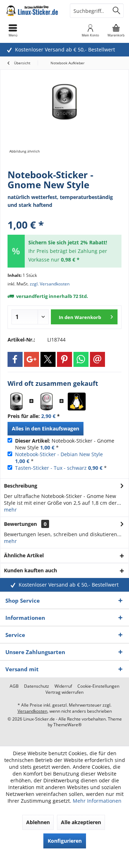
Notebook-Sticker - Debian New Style (59, 454)
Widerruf (63, 686)
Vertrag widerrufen (64, 692)
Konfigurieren (65, 840)
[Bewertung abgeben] (64, 215)
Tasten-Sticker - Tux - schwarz (51, 467)
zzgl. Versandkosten (50, 284)
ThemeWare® (67, 725)
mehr (10, 509)
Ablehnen (38, 822)
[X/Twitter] (48, 359)
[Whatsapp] (81, 359)
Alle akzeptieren (81, 822)
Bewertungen (20, 523)
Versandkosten (32, 711)
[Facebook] (15, 359)
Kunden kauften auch (30, 570)
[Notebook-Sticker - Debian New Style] (47, 401)
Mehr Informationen (97, 800)
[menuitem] (116, 30)
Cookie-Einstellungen (98, 686)
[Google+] (31, 359)
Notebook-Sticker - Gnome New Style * (64, 444)
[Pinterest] (64, 359)
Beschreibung (20, 485)
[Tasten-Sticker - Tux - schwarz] (77, 401)
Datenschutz (36, 686)
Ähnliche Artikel (24, 555)
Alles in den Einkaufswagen (45, 428)
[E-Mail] (97, 359)
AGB (14, 686)
